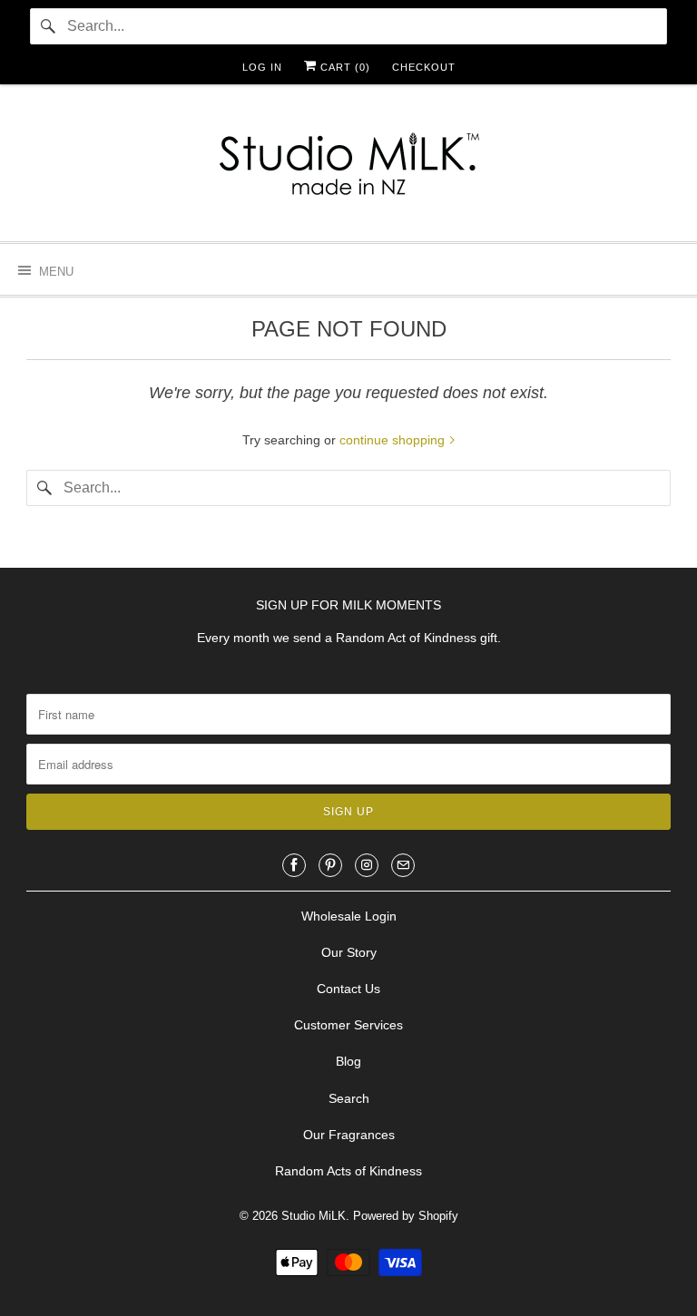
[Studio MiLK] (348, 170)
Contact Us (348, 988)
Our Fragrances (349, 1134)
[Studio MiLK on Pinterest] (330, 865)
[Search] (48, 26)
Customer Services (348, 1025)
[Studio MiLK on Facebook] (294, 865)
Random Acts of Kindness (348, 1171)
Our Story (349, 952)
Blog (348, 1061)
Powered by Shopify (405, 1216)
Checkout (424, 67)
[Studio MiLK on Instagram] (366, 865)
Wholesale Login (349, 916)
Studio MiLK (313, 1216)
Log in (262, 67)
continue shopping (393, 440)
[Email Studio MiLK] (403, 865)
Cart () (343, 67)
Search (349, 1098)
